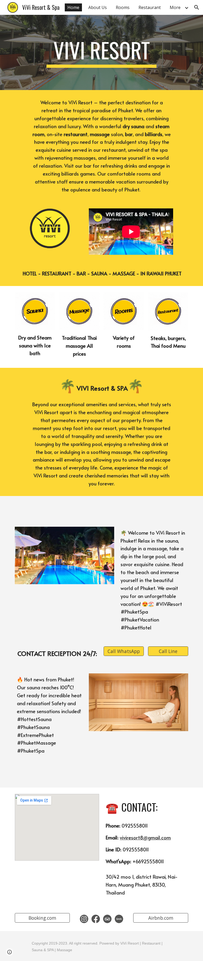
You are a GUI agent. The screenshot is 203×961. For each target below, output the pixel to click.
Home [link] (73, 7)
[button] (196, 7)
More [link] (175, 7)
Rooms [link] (123, 7)
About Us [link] (97, 7)
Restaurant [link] (150, 7)
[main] (101, 52)
